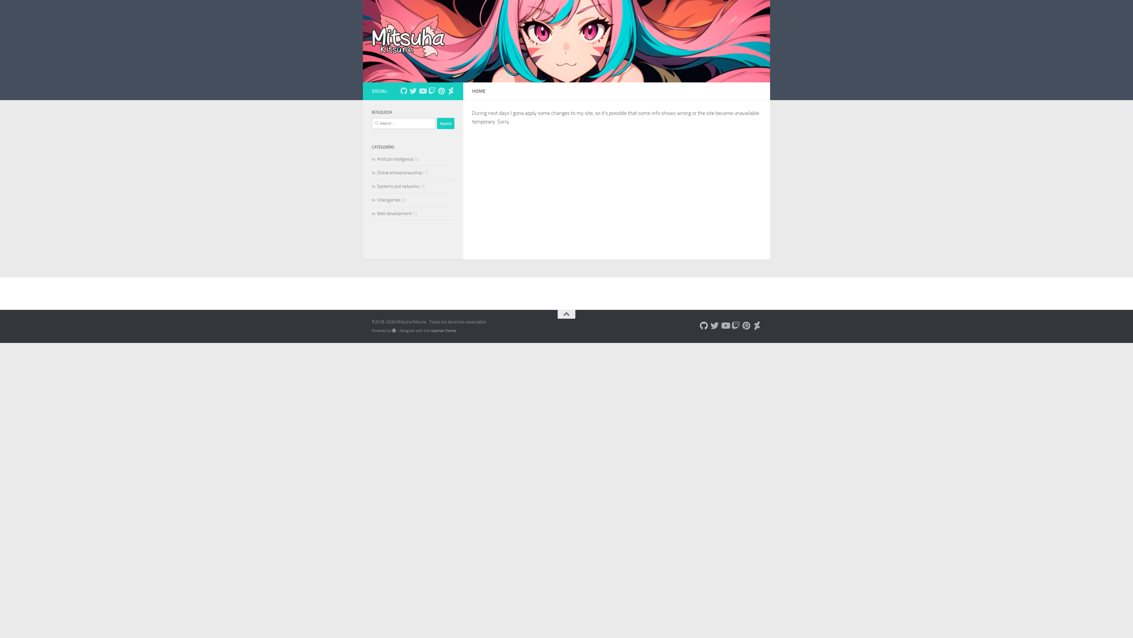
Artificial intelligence (395, 159)
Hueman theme (443, 330)
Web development (394, 213)
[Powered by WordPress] (394, 331)
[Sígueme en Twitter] (413, 91)
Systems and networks (398, 186)
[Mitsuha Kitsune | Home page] (408, 35)
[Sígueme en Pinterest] (441, 91)
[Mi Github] (403, 91)
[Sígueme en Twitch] (431, 91)
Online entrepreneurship (399, 172)
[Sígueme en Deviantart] (450, 91)
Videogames (388, 200)
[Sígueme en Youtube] (422, 91)
